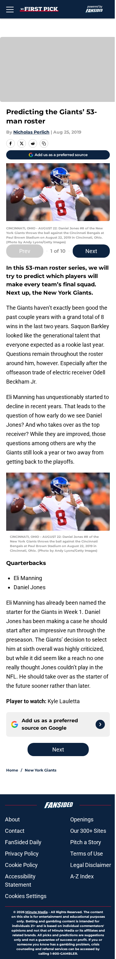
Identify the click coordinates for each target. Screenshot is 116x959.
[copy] (44, 143)
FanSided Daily (23, 842)
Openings (81, 819)
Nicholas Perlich (31, 132)
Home (12, 770)
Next (91, 251)
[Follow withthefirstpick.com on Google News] (100, 724)
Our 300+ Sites (88, 831)
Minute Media (36, 912)
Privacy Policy (22, 853)
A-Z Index (82, 876)
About (12, 819)
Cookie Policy (21, 865)
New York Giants (40, 770)
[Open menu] (10, 9)
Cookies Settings (25, 896)
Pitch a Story (85, 842)
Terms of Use (86, 853)
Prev (24, 251)
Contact (14, 831)
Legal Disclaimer (90, 865)
